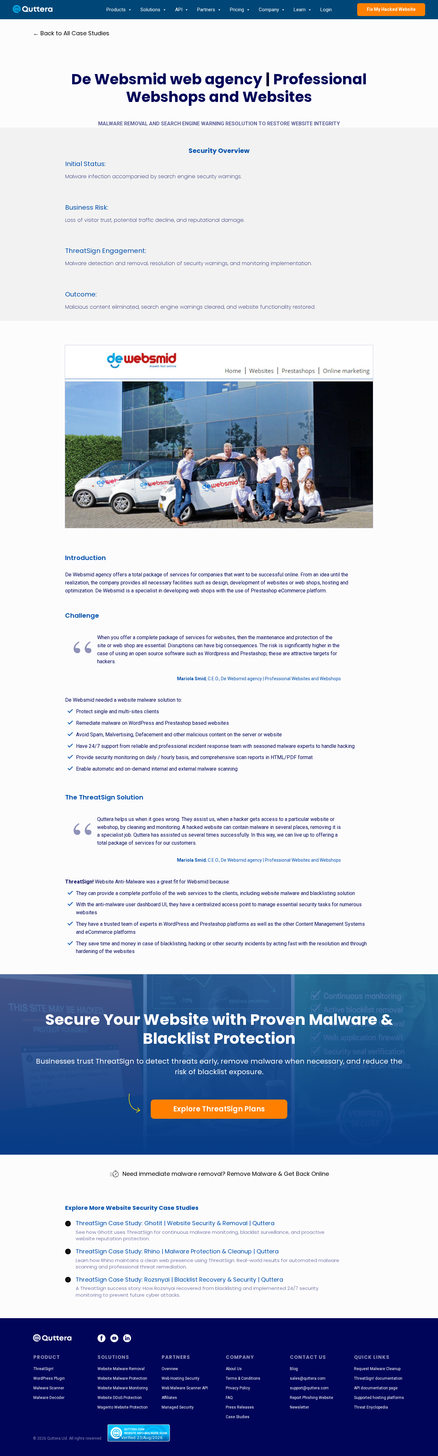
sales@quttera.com (307, 1378)
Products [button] (116, 10)
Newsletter (299, 1407)
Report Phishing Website (311, 1397)
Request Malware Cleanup (377, 1369)
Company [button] (269, 10)
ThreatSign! (43, 1369)
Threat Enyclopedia (371, 1407)
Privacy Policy (238, 1388)
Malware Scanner (48, 1388)
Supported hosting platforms (379, 1397)
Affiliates (169, 1397)
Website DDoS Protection (119, 1397)
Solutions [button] (151, 10)
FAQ (229, 1397)
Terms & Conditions (243, 1378)
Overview (170, 1369)
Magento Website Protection (122, 1407)
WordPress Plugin (49, 1378)
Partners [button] (206, 10)
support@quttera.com (309, 1388)
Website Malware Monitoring (122, 1388)
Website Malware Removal (121, 1369)
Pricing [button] (237, 10)
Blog (294, 1369)
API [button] (179, 10)
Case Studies (237, 1417)
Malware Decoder (48, 1397)
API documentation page (376, 1388)
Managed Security (178, 1407)
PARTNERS (176, 1357)
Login (326, 10)
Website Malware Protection (122, 1378)
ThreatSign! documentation (378, 1378)
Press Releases (240, 1407)
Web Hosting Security (180, 1378)
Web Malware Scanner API (185, 1388)
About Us (234, 1369)
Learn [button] (300, 10)
